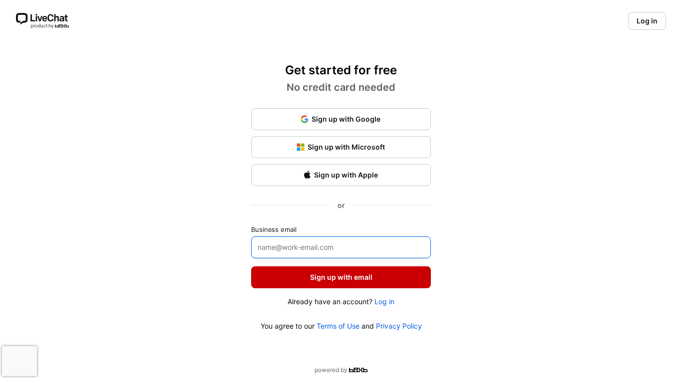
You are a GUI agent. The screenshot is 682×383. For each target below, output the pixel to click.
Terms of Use (338, 326)
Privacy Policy (399, 326)
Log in (384, 301)
